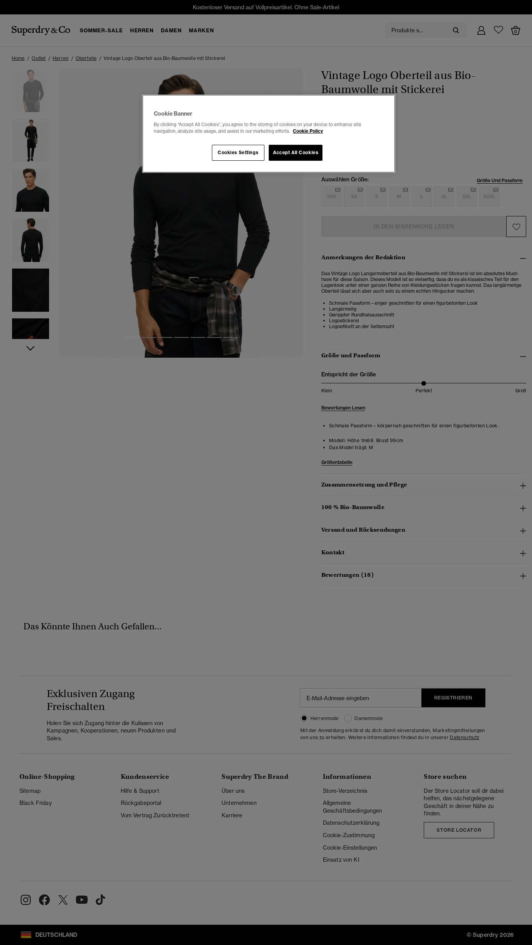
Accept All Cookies (295, 152)
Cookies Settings (238, 152)
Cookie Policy (308, 131)
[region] (268, 134)
